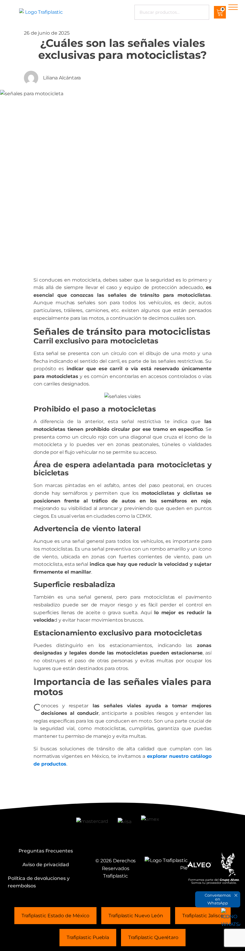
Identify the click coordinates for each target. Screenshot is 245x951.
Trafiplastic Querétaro (153, 937)
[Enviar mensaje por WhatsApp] (230, 917)
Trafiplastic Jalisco (202, 915)
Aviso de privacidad (45, 864)
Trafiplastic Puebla (88, 937)
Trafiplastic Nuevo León (135, 915)
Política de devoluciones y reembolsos (38, 882)
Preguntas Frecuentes (46, 851)
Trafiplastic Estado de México (55, 915)
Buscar (200, 12)
